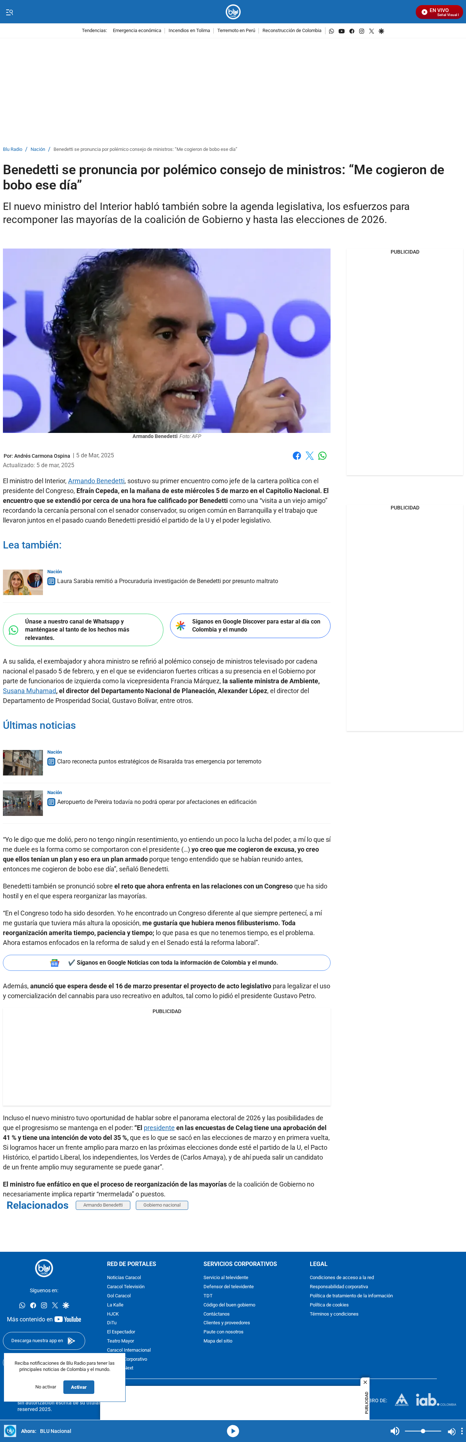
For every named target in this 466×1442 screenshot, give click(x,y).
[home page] (233, 11)
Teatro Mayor (120, 1341)
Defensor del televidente (229, 1287)
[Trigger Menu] (9, 12)
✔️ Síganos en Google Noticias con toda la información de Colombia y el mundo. (173, 962)
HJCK (113, 1314)
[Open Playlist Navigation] (462, 1431)
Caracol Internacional (129, 1350)
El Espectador (121, 1332)
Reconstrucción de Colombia (291, 31)
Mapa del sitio (218, 1341)
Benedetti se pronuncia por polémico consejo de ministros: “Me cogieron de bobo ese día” (145, 149)
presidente (159, 1128)
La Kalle (115, 1305)
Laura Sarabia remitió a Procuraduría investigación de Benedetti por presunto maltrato (167, 581)
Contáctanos (217, 1314)
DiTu (111, 1323)
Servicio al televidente (226, 1278)
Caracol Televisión (126, 1287)
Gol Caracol (119, 1296)
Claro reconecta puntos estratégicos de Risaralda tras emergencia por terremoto (159, 761)
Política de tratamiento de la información (351, 1296)
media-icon (233, 1431)
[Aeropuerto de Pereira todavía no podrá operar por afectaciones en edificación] (23, 803)
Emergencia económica (137, 31)
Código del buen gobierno (229, 1305)
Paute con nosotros (224, 1332)
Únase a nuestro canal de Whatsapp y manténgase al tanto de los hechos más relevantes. (77, 629)
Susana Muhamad (29, 691)
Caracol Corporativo (127, 1359)
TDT (208, 1296)
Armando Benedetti (96, 481)
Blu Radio (12, 149)
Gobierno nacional (162, 1205)
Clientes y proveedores (227, 1323)
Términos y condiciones (334, 1314)
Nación (38, 149)
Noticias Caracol (124, 1278)
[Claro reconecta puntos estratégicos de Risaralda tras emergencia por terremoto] (23, 762)
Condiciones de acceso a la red (342, 1278)
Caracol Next (120, 1368)
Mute (395, 1431)
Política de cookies (329, 1305)
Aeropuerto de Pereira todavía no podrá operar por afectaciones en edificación (157, 801)
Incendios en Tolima (189, 31)
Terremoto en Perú (236, 31)
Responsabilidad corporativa (339, 1287)
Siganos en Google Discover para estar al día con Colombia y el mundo (256, 625)
